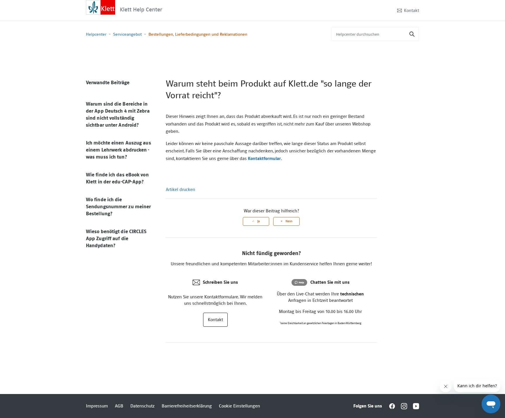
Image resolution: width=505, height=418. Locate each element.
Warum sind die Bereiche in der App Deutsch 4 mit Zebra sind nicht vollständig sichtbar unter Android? (118, 114)
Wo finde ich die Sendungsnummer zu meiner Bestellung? (118, 206)
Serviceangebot (127, 34)
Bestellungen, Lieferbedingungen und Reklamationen (197, 34)
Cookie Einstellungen (239, 406)
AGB (119, 406)
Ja (258, 221)
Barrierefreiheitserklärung (187, 406)
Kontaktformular (264, 158)
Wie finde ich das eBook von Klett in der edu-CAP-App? (117, 178)
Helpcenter (96, 34)
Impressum (97, 406)
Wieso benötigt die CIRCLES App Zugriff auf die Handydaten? (116, 238)
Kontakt (411, 10)
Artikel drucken (180, 189)
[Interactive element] (100, 7)
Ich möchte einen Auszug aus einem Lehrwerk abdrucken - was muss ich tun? (118, 150)
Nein (289, 221)
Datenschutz (142, 406)
